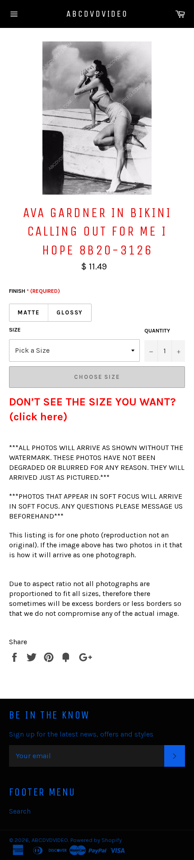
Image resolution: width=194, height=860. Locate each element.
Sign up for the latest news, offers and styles (81, 734)
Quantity (157, 331)
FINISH (34, 291)
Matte (29, 312)
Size (15, 330)
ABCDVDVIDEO (97, 14)
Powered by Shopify (96, 840)
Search (20, 811)
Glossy (69, 312)
